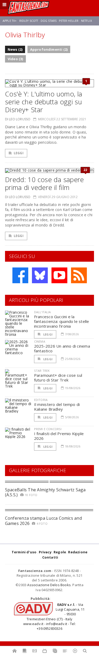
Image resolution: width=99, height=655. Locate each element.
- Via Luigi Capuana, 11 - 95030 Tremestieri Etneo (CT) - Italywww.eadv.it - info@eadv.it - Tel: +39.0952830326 (53, 616)
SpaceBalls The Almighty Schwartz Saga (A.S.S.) (45, 492)
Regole (60, 552)
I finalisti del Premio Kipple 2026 (59, 436)
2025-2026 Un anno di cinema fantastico (62, 348)
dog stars (48, 21)
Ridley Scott (28, 21)
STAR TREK (42, 370)
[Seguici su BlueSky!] (40, 275)
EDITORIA (41, 399)
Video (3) (15, 58)
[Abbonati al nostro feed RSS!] (79, 275)
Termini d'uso (24, 552)
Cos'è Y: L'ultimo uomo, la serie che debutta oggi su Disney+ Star (43, 101)
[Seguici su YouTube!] (59, 275)
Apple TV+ (10, 21)
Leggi (18, 153)
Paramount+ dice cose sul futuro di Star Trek (58, 378)
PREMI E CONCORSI (48, 428)
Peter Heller (68, 21)
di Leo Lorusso (18, 119)
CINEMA (39, 341)
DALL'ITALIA (42, 312)
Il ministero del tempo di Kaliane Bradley (57, 407)
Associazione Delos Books (49, 584)
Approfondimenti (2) (49, 49)
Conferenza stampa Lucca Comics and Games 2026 (43, 520)
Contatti (50, 557)
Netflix (86, 21)
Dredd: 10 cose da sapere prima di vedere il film (44, 183)
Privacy (45, 552)
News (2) (15, 49)
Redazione (77, 552)
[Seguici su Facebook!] (20, 275)
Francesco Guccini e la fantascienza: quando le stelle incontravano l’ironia (61, 321)
